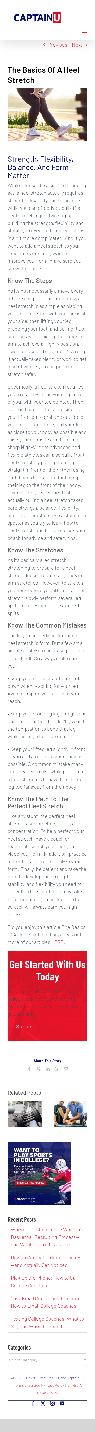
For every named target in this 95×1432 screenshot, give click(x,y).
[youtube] (62, 1403)
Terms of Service (27, 1385)
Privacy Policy (53, 1385)
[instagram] (52, 1403)
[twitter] (43, 1403)
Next (77, 45)
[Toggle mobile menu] (84, 32)
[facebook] (33, 1403)
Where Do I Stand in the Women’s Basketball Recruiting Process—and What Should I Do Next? (47, 1236)
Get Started (20, 1026)
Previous (57, 45)
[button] (11, 1114)
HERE (57, 942)
